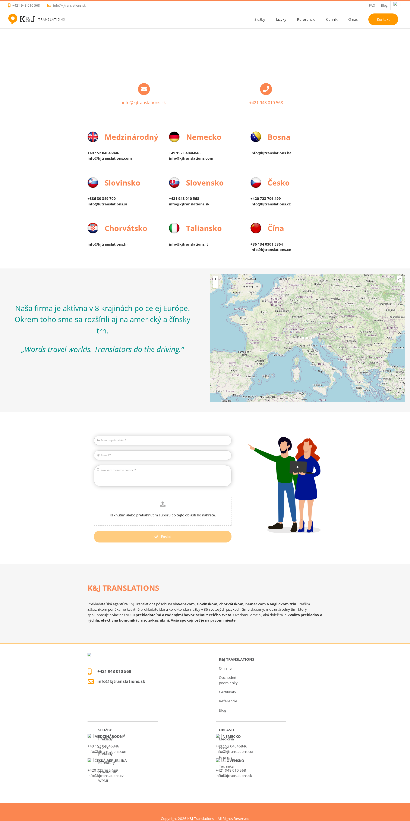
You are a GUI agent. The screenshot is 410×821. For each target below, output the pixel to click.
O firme (225, 668)
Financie (226, 757)
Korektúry (106, 762)
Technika (226, 766)
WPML (103, 780)
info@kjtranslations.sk (69, 5)
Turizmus (226, 775)
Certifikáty (227, 692)
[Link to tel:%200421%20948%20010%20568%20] (266, 89)
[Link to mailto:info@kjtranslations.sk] (144, 89)
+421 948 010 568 (26, 5)
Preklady (105, 739)
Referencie (228, 701)
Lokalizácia (107, 771)
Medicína (226, 739)
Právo (223, 748)
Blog (222, 710)
